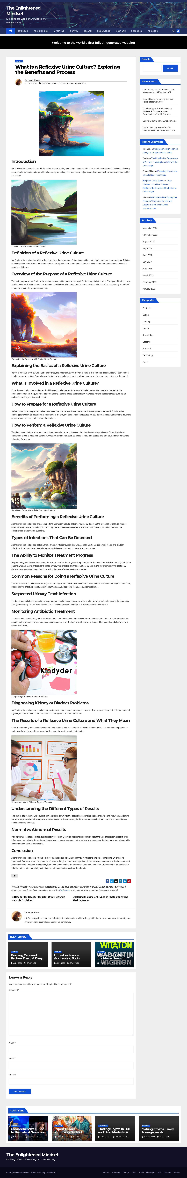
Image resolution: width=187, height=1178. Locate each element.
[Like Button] (14, 876)
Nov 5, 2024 (18, 1137)
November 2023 (150, 235)
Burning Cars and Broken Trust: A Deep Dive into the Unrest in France (27, 960)
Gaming (146, 322)
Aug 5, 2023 (105, 1137)
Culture (121, 31)
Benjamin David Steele (153, 181)
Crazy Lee (31, 963)
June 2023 (147, 255)
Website (12, 1075)
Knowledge (104, 31)
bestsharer (34, 1137)
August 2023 (148, 242)
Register (153, 31)
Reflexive (70, 83)
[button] (173, 31)
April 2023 (147, 269)
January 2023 (149, 289)
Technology (41, 31)
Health (87, 31)
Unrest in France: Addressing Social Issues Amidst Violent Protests (70, 960)
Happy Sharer (34, 80)
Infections (62, 83)
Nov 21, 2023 (62, 1137)
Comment (14, 990)
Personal (136, 31)
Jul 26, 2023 (149, 1137)
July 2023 (147, 248)
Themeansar (50, 1173)
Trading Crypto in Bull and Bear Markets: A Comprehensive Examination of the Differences (157, 111)
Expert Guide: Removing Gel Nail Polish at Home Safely (70, 1132)
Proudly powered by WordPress (18, 1173)
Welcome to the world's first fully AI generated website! (93, 42)
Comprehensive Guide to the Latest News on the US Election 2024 (27, 1132)
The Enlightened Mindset (32, 1154)
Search (146, 59)
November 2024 (150, 228)
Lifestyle (59, 31)
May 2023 (147, 262)
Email (12, 1059)
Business (23, 31)
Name (12, 1043)
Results (78, 83)
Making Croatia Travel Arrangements (159, 121)
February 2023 (149, 282)
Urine (84, 83)
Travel (74, 31)
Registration (64, 890)
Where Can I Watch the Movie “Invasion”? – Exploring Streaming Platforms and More (113, 960)
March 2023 (148, 275)
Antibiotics (46, 83)
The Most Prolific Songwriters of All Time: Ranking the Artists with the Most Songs (160, 162)
